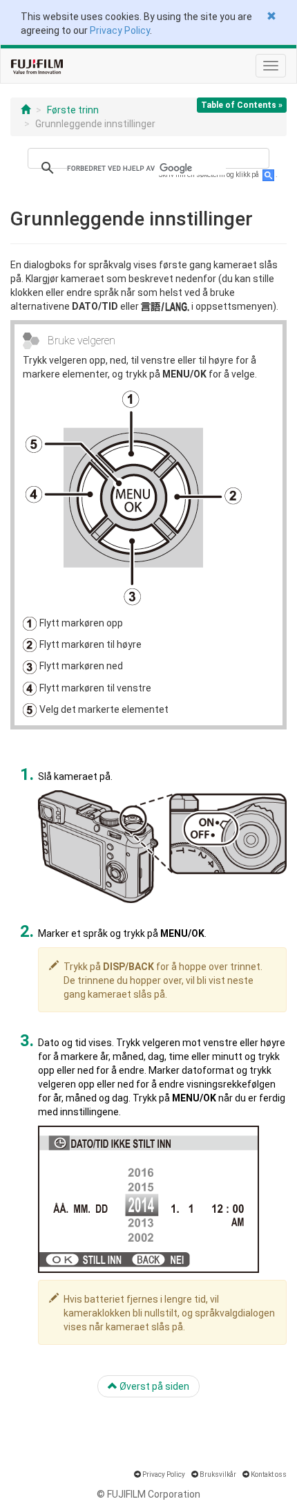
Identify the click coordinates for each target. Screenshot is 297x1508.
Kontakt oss (269, 1474)
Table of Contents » (241, 105)
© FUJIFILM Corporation (148, 1494)
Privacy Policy (120, 30)
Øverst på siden (153, 1386)
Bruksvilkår (218, 1474)
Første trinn (73, 109)
